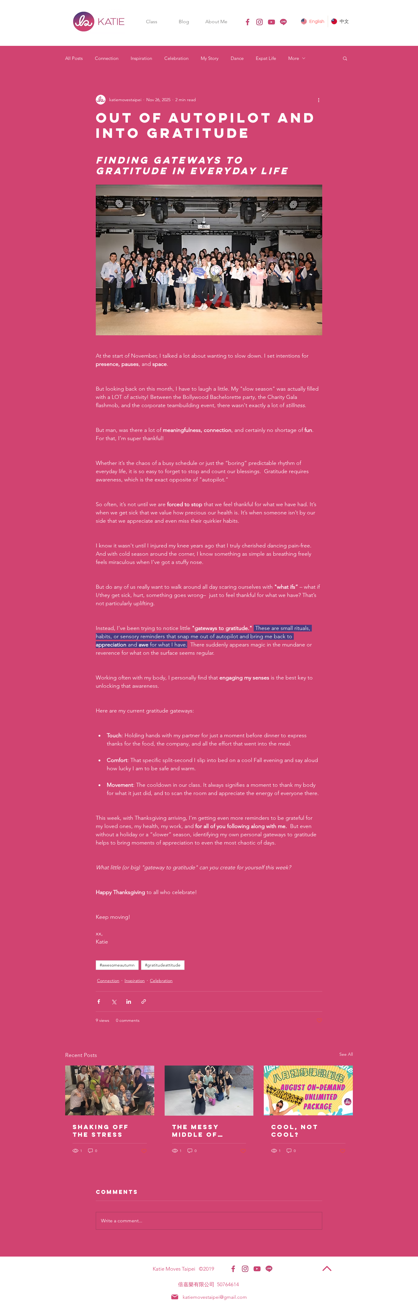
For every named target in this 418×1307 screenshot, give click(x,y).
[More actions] (318, 99)
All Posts (74, 58)
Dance (237, 58)
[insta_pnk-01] (259, 22)
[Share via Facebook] (99, 1001)
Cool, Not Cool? (294, 1130)
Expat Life (266, 58)
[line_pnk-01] (283, 22)
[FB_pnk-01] (247, 22)
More (293, 58)
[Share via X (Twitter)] (114, 1001)
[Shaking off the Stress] (109, 1090)
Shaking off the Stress (101, 1130)
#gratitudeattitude (163, 965)
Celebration (176, 58)
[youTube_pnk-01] (271, 22)
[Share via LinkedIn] (129, 1001)
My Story (209, 58)
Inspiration (141, 58)
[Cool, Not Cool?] (308, 1090)
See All (346, 1054)
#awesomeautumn (117, 965)
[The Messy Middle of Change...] (209, 1091)
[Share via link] (144, 1001)
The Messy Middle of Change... (195, 1130)
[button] (151, 21)
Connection (106, 58)
